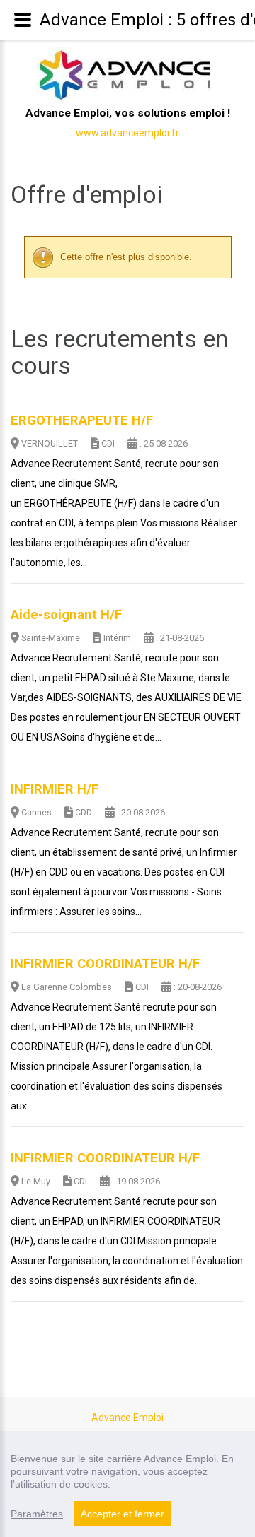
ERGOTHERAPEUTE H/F (82, 420)
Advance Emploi (127, 1417)
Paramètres (37, 1513)
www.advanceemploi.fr (127, 133)
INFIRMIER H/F (54, 789)
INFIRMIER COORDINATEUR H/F (105, 964)
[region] (127, 1484)
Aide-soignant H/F (66, 615)
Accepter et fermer (122, 1513)
